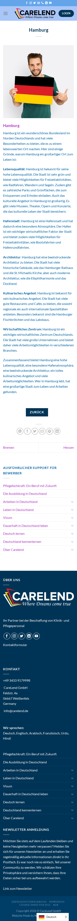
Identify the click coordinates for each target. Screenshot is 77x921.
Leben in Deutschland (18, 510)
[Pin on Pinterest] (49, 431)
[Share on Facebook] (27, 431)
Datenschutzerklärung (29, 901)
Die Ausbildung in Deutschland (25, 493)
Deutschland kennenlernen (22, 541)
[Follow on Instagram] (30, 3)
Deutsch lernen (14, 533)
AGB (56, 904)
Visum (7, 517)
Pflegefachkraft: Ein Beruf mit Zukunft (30, 486)
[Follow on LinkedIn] (46, 3)
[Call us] (42, 3)
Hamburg (11, 125)
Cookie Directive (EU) (35, 904)
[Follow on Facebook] (26, 3)
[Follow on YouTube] (50, 3)
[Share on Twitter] (34, 431)
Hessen (68, 447)
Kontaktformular (15, 645)
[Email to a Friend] (42, 431)
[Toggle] (72, 501)
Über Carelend (13, 550)
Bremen (8, 447)
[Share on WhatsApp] (20, 431)
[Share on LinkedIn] (57, 431)
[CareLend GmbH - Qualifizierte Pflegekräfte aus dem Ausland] (34, 13)
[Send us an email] (38, 3)
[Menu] (5, 13)
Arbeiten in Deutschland (20, 502)
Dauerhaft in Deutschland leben (25, 526)
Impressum (56, 901)
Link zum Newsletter (17, 888)
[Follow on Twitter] (34, 3)
